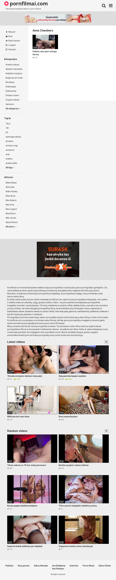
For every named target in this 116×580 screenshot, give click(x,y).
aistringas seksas (13, 137)
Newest (11, 32)
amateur (9, 141)
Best (10, 36)
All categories (12, 108)
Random (12, 49)
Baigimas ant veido (14, 78)
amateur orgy (12, 145)
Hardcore (10, 104)
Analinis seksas (12, 64)
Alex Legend (11, 209)
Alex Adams (11, 200)
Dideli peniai (11, 91)
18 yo (8, 123)
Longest (12, 45)
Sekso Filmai (105, 566)
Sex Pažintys (58, 569)
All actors (10, 227)
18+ (7, 128)
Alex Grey (10, 205)
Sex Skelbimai (58, 566)
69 (7, 132)
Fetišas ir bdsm (12, 95)
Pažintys (9, 566)
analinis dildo (11, 163)
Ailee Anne (10, 196)
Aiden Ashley (11, 191)
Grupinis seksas (13, 100)
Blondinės (10, 82)
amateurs (10, 150)
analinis (9, 159)
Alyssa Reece (12, 222)
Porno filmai (88, 566)
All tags (9, 167)
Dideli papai (11, 86)
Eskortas (74, 566)
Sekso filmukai (41, 566)
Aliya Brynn (11, 213)
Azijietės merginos (14, 73)
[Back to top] (106, 571)
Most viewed (14, 41)
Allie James (11, 218)
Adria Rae (10, 187)
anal (7, 154)
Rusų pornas (24, 566)
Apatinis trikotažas (14, 69)
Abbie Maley (11, 183)
